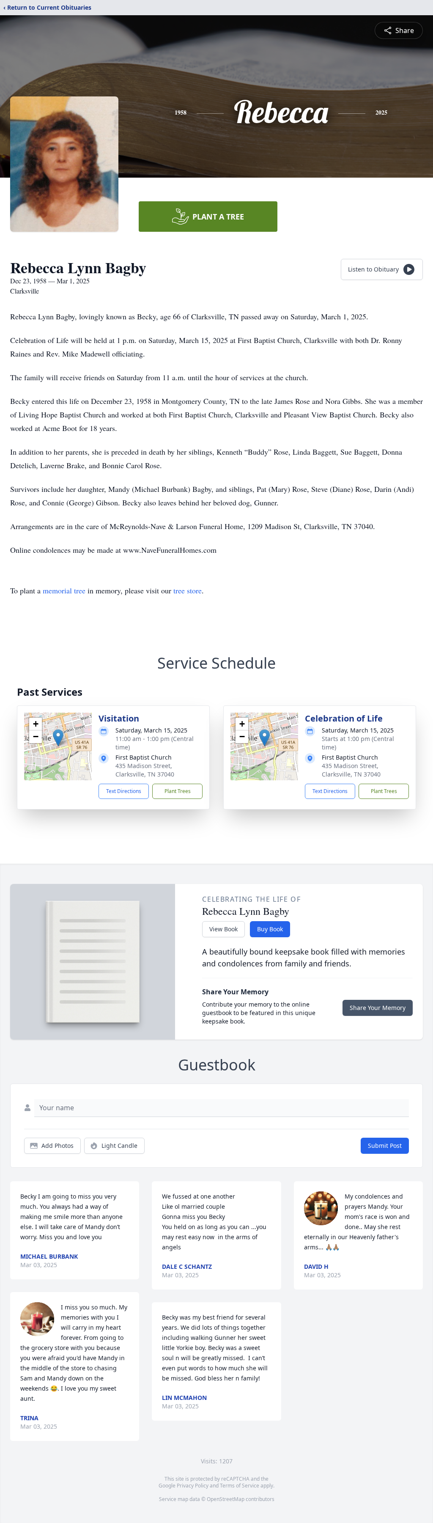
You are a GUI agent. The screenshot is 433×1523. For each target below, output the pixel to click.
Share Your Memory (378, 1008)
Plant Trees (177, 791)
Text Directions (123, 791)
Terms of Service (239, 1485)
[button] (58, 737)
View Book (223, 929)
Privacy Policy (192, 1485)
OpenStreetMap (225, 1499)
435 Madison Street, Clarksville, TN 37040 (144, 770)
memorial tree (64, 590)
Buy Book (270, 929)
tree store (187, 590)
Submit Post (385, 1146)
